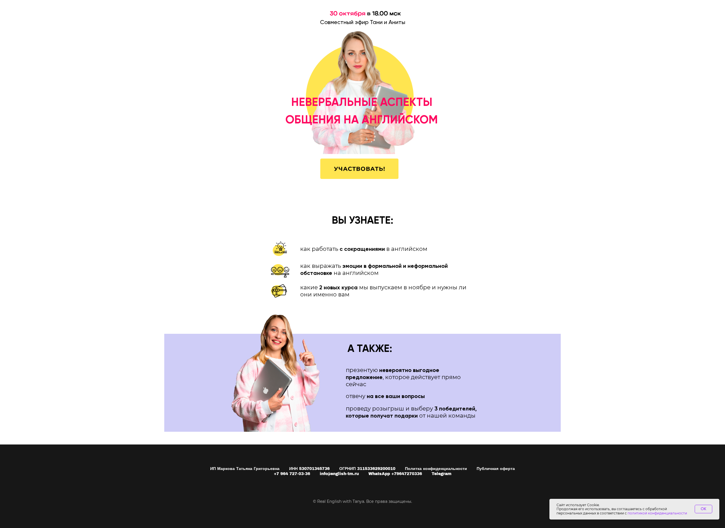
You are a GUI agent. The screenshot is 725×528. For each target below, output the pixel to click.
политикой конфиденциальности (657, 513)
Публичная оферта (496, 469)
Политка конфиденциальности (436, 469)
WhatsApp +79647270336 (395, 474)
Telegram (441, 474)
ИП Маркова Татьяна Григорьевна (245, 469)
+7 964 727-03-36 (292, 474)
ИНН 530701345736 (309, 469)
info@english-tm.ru (339, 474)
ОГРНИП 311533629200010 (367, 469)
